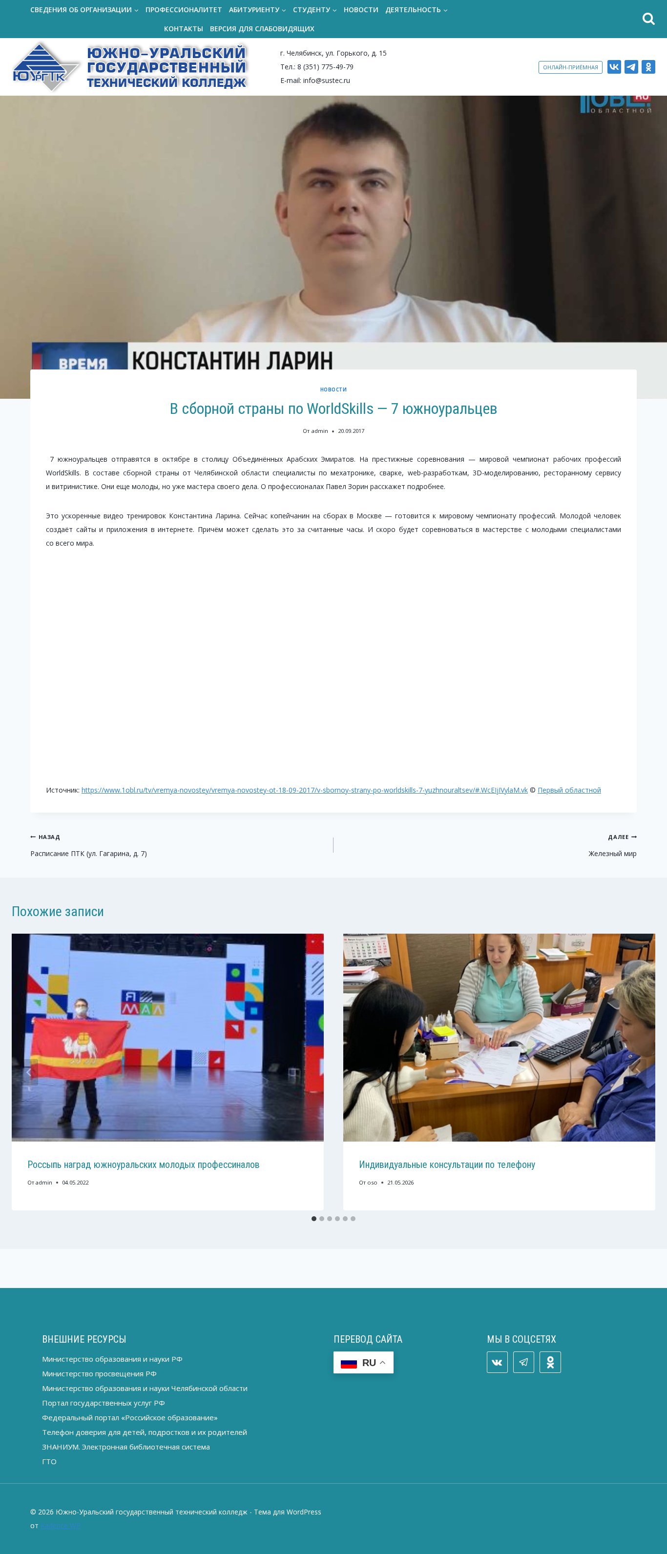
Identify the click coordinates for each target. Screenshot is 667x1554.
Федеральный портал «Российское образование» (130, 1417)
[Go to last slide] (29, 1072)
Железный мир (613, 845)
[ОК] (648, 67)
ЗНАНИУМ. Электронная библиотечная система (126, 1447)
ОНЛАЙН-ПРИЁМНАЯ (570, 67)
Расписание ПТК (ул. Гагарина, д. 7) (88, 845)
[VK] (614, 67)
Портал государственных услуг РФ (103, 1403)
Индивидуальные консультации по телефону (447, 1164)
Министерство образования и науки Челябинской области (145, 1388)
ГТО (49, 1461)
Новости (361, 9)
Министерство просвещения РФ (99, 1373)
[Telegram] (631, 67)
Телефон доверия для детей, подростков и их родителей (144, 1432)
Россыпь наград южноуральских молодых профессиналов (143, 1164)
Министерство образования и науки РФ (112, 1359)
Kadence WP (61, 1525)
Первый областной (569, 790)
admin (320, 430)
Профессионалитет (184, 9)
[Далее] (637, 1072)
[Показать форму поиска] (560, 19)
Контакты (183, 28)
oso (372, 1182)
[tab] (314, 1218)
